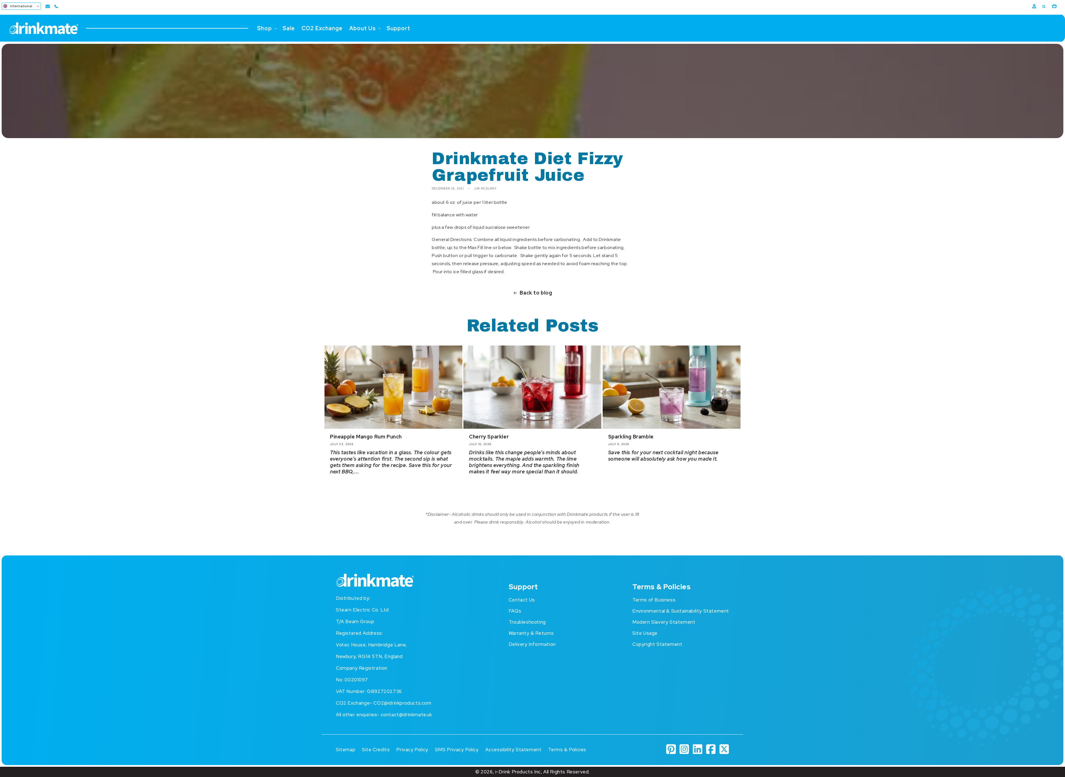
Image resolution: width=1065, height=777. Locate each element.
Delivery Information (532, 644)
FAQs (515, 611)
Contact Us (522, 600)
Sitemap (345, 749)
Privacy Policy (412, 749)
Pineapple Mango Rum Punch (366, 436)
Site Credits (376, 749)
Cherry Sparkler (489, 436)
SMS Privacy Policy (457, 749)
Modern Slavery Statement (663, 622)
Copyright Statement (657, 644)
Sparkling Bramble (631, 436)
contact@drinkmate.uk (406, 715)
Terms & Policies (567, 749)
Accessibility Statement (513, 749)
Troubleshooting (527, 622)
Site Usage (645, 633)
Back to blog (536, 293)
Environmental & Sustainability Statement (680, 611)
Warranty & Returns (531, 633)
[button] (21, 6)
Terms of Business (653, 600)
